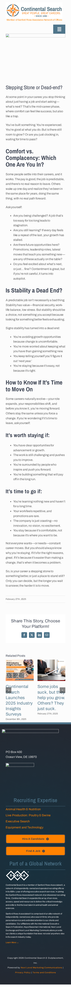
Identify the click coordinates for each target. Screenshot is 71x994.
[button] (8, 690)
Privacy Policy (23, 972)
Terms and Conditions (44, 972)
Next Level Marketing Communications (41, 967)
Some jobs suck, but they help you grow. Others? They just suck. (51, 697)
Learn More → (12, 942)
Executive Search (18, 821)
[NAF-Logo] (20, 764)
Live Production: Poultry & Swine (28, 815)
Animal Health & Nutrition (23, 809)
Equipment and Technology (24, 827)
